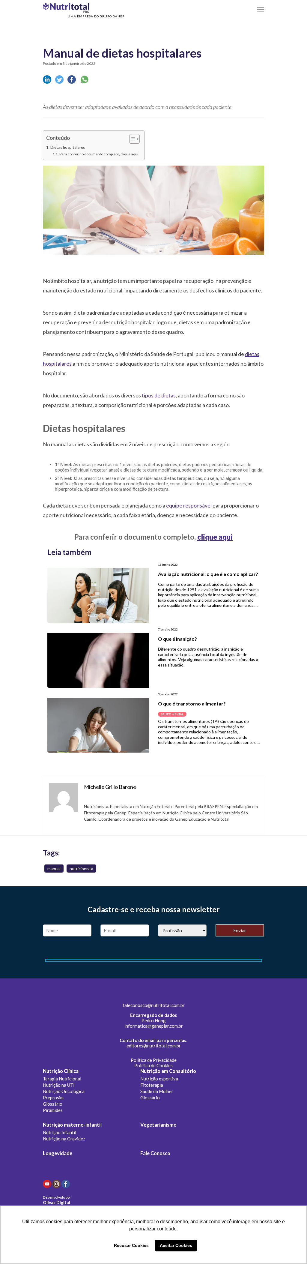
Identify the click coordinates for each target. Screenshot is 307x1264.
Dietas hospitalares (67, 147)
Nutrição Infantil (59, 1132)
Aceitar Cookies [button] (176, 1245)
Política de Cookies (153, 1065)
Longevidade (57, 1153)
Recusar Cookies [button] (131, 1245)
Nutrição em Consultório (168, 1071)
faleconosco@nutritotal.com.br (154, 1005)
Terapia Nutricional (62, 1078)
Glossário (52, 1104)
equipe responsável (189, 505)
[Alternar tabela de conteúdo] (131, 139)
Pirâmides (53, 1110)
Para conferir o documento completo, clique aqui (98, 154)
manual (54, 868)
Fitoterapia (151, 1085)
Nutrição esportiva (159, 1078)
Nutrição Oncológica (64, 1091)
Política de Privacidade (154, 1060)
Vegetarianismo (158, 1125)
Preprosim (53, 1097)
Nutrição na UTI (59, 1085)
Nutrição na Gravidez (64, 1138)
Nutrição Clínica (61, 1071)
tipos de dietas (159, 395)
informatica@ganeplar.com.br (153, 1026)
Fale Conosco (155, 1153)
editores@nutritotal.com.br (154, 1045)
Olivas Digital (56, 1202)
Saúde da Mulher (156, 1091)
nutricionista (81, 868)
